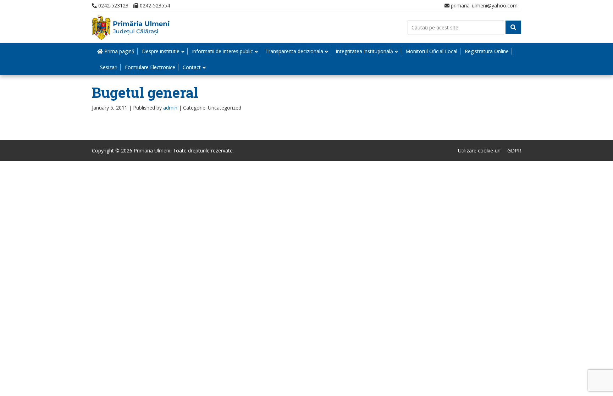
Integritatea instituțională (364, 51)
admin (170, 107)
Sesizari (108, 67)
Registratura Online (487, 51)
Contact (192, 67)
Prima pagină (118, 51)
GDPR (514, 150)
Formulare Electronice (150, 67)
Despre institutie (161, 51)
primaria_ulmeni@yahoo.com (483, 5)
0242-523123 (112, 5)
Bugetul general (145, 92)
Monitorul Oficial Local (431, 51)
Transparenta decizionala (294, 51)
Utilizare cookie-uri (479, 150)
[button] (513, 27)
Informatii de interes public (222, 51)
